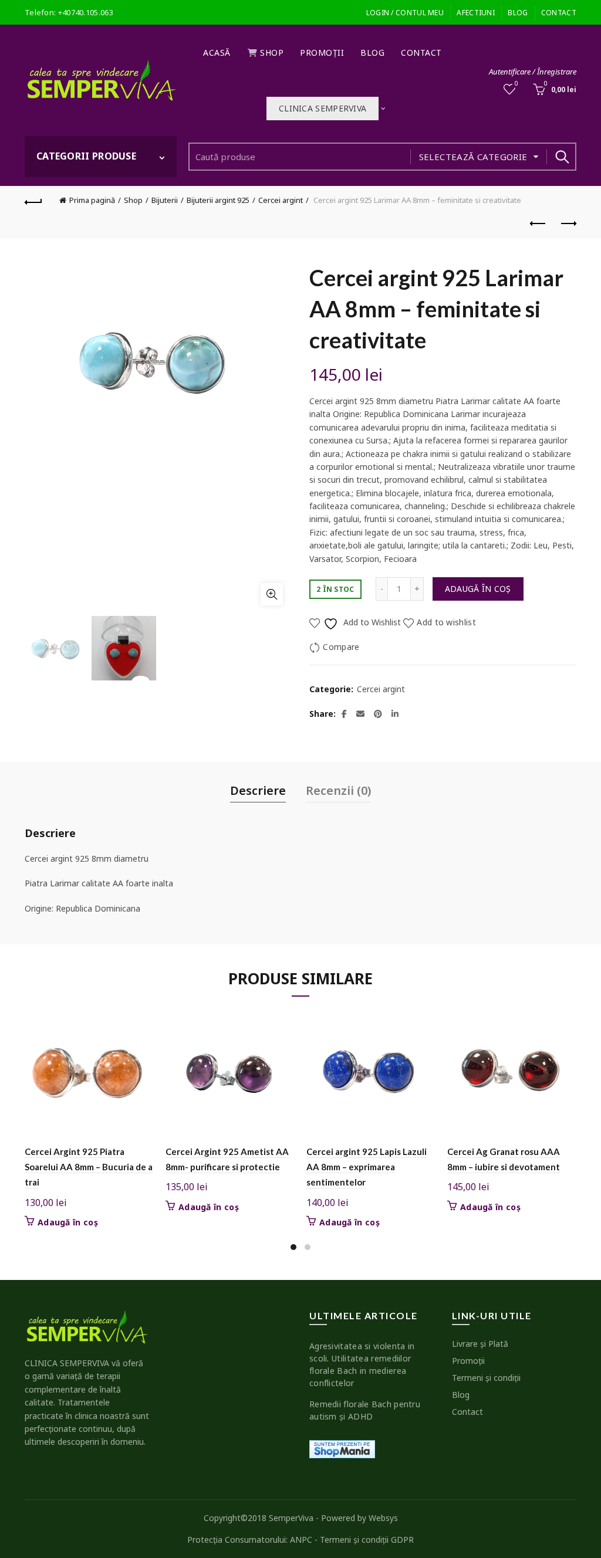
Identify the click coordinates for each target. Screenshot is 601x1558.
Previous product (538, 224)
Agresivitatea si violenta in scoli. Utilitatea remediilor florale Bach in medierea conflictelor (361, 1364)
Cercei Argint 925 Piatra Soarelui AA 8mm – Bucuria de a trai (89, 1167)
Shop (271, 52)
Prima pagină (92, 200)
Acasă (217, 52)
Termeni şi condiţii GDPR (367, 1539)
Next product (567, 224)
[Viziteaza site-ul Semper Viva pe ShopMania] (342, 1448)
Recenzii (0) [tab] (338, 790)
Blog (518, 13)
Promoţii (322, 52)
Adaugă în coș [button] (68, 1222)
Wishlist (516, 83)
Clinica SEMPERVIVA (322, 108)
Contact (558, 13)
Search (561, 157)
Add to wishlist (446, 622)
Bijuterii (164, 200)
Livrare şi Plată (480, 1343)
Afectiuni (476, 13)
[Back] (33, 200)
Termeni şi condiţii (486, 1377)
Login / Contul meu (405, 13)
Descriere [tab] (258, 790)
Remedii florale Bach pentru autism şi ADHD (364, 1410)
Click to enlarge (272, 594)
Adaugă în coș (478, 588)
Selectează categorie (473, 156)
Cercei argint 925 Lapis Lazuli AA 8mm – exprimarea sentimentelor (366, 1167)
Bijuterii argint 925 (218, 200)
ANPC (301, 1539)
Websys (383, 1517)
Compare (341, 646)
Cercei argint (280, 200)
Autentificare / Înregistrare (532, 71)
